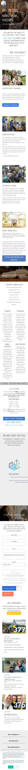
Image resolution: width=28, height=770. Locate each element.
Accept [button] (10, 767)
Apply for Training (10, 105)
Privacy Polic (13, 580)
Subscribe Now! (14, 613)
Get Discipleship (13, 747)
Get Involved (13, 741)
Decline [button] (17, 767)
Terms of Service (22, 580)
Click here (7, 38)
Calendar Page (13, 425)
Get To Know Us (13, 734)
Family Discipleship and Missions (14, 258)
